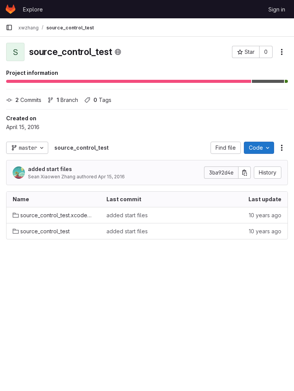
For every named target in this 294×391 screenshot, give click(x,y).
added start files (50, 169)
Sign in (276, 9)
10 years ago (265, 215)
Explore (33, 9)
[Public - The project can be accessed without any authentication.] (118, 52)
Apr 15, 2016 (111, 176)
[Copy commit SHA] (244, 172)
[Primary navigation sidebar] (9, 27)
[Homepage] (10, 9)
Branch (67, 100)
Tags (102, 100)
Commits (28, 100)
